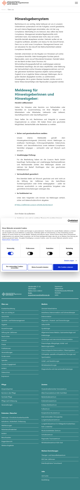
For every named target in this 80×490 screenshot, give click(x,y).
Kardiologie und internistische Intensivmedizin (57, 339)
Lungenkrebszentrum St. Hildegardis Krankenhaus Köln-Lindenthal (58, 425)
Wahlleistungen (6, 425)
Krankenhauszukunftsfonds (64, 291)
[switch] (30, 253)
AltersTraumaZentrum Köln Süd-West (54, 393)
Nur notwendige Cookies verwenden (14, 267)
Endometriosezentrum (48, 401)
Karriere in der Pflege (8, 393)
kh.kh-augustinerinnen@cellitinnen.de (38, 294)
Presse (3, 344)
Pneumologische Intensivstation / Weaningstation (58, 350)
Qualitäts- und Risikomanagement (13, 320)
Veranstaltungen (6, 352)
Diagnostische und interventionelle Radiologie (57, 369)
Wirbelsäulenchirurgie (48, 365)
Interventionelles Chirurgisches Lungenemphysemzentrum (51, 418)
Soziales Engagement (8, 364)
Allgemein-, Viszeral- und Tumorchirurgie (55, 320)
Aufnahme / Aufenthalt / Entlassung (13, 421)
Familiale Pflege (6, 397)
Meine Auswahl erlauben (40, 267)
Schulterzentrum (47, 435)
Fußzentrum (45, 409)
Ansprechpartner (7, 389)
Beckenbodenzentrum (48, 397)
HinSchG (58, 293)
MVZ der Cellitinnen (48, 459)
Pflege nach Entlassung (9, 401)
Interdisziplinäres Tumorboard (51, 463)
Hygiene (4, 324)
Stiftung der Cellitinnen (9, 332)
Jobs (43, 471)
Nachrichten (5, 336)
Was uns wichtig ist (7, 312)
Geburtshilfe (45, 324)
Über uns (11, 9)
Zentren (44, 384)
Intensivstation (46, 316)
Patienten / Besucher (9, 413)
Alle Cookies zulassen (65, 267)
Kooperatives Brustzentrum (50, 413)
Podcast (4, 340)
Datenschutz (6, 240)
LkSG (56, 295)
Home (3, 9)
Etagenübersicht (6, 441)
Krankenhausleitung (8, 308)
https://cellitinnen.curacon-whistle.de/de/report (34, 204)
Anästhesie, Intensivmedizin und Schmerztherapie (58, 312)
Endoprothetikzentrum (49, 405)
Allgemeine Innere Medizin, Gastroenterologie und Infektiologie (58, 333)
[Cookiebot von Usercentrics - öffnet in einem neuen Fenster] (69, 221)
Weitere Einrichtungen (49, 451)
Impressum (15, 240)
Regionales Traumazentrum (50, 439)
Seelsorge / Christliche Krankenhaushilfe (15, 417)
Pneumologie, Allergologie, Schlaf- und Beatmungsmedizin (54, 344)
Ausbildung (45, 480)
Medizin (44, 304)
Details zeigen (69, 260)
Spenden (4, 360)
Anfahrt (4, 368)
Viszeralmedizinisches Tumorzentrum (54, 389)
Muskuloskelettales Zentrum (51, 431)
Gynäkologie (45, 328)
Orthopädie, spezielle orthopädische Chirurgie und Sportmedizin (58, 355)
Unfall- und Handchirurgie (50, 361)
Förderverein (5, 356)
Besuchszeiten (6, 437)
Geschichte (5, 316)
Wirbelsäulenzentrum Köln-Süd (52, 442)
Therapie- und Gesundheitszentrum (53, 455)
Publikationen (6, 348)
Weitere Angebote (7, 445)
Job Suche (44, 476)
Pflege (3, 384)
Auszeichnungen (7, 328)
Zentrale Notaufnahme (49, 308)
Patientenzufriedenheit (9, 429)
